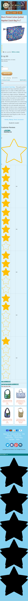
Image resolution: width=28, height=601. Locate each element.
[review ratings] (1, 49)
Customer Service (15, 434)
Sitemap (9, 436)
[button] (2, 52)
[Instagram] (20, 446)
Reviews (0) (7, 130)
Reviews (4, 454)
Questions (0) (8, 132)
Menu (8, 12)
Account (14, 12)
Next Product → (23, 80)
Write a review (15, 52)
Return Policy (9, 437)
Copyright (11, 439)
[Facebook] (12, 446)
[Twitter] (8, 446)
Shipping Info (17, 436)
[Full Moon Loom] (14, 7)
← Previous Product (5, 80)
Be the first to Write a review (11, 384)
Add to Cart (7, 73)
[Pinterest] (16, 446)
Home (17, 439)
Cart (20, 12)
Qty (2, 66)
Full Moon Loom (13, 449)
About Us (6, 434)
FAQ (23, 434)
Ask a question (7, 52)
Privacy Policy (19, 437)
